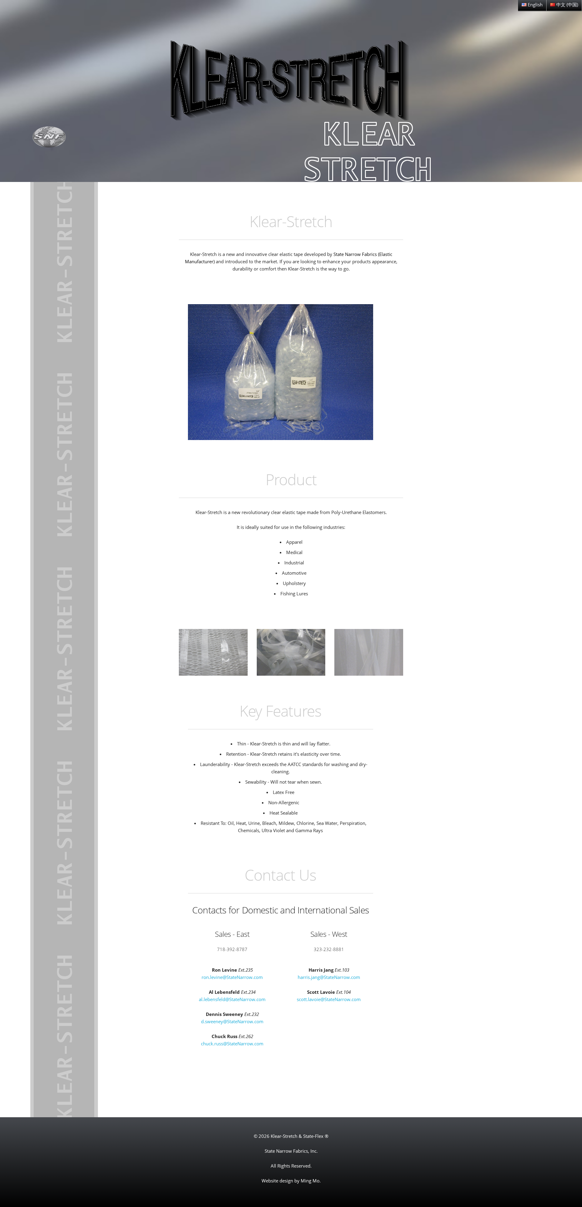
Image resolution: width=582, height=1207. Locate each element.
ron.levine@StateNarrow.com (232, 977)
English (535, 5)
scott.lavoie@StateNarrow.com (329, 999)
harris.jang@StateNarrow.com (329, 977)
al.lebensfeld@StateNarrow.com (232, 999)
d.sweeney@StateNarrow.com (232, 1021)
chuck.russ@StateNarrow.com (232, 1044)
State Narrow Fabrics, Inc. (291, 1151)
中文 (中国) (566, 5)
